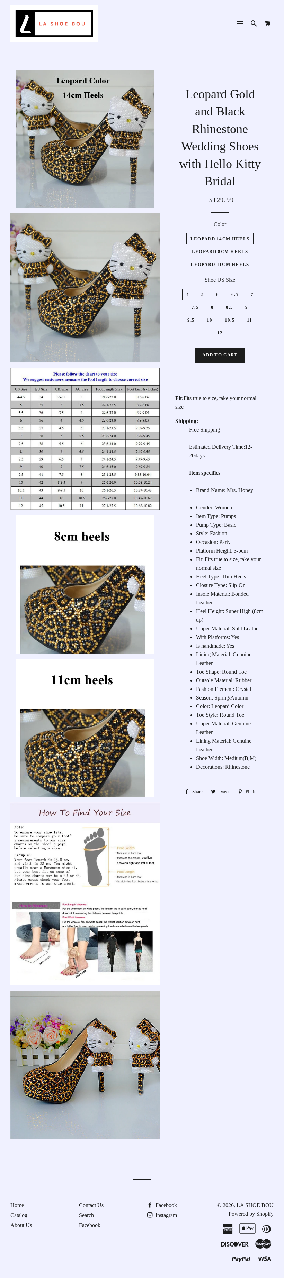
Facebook (89, 1225)
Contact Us (91, 1205)
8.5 (229, 307)
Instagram (165, 1215)
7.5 (195, 307)
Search (86, 1215)
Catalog (18, 1215)
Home (17, 1205)
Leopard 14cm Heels (219, 238)
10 (210, 320)
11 (249, 320)
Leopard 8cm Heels (220, 251)
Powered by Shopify (251, 1214)
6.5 (235, 294)
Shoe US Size (220, 280)
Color (220, 224)
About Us (21, 1225)
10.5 (230, 320)
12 (220, 332)
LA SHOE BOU (255, 1205)
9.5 (191, 320)
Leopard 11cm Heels (219, 264)
